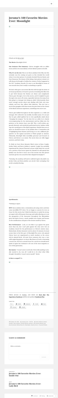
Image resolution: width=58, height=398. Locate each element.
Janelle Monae (24, 323)
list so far (20, 58)
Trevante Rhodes (43, 325)
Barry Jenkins (17, 323)
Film (32, 321)
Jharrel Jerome (12, 325)
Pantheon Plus (39, 297)
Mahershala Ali (20, 325)
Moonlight (27, 325)
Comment (43, 357)
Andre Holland (39, 321)
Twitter (24, 295)
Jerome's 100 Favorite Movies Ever (37, 323)
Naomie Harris (34, 325)
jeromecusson (24, 321)
